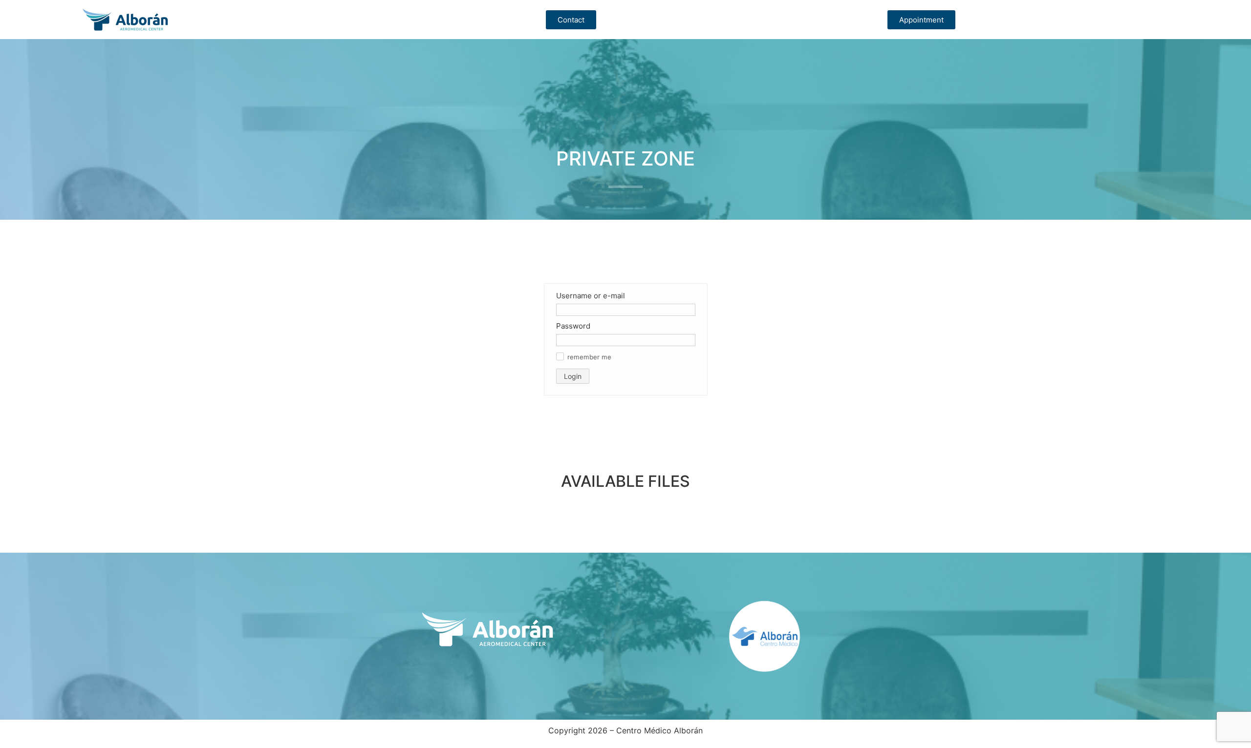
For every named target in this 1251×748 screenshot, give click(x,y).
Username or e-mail (590, 295)
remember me (589, 357)
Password (573, 326)
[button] (560, 356)
